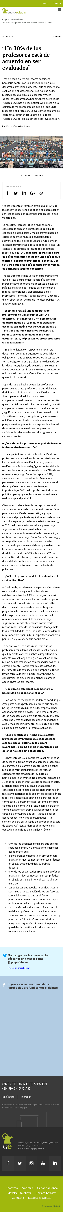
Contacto (57, 3)
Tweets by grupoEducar (19, 967)
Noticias (27, 1188)
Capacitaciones (47, 1188)
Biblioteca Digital (39, 1197)
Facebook (14, 987)
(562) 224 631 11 (32, 1145)
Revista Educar (46, 1193)
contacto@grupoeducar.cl (35, 1148)
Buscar (45, 3)
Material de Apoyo (19, 1193)
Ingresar (26, 1096)
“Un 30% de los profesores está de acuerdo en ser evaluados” (27, 22)
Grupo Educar (8, 19)
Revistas (18, 19)
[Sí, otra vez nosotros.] (51, 1201)
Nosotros (12, 1188)
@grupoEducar (18, 962)
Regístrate (8, 1096)
